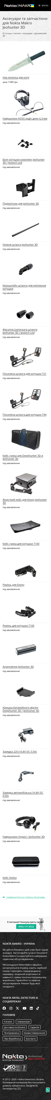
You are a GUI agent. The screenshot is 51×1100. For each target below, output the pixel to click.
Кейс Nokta (10, 877)
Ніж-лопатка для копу (16, 77)
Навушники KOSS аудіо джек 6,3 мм (25, 118)
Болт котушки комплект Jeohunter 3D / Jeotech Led (24, 161)
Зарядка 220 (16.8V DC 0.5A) (20, 751)
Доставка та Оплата (14, 1027)
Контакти (31, 1038)
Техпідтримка (11, 1032)
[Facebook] (4, 1008)
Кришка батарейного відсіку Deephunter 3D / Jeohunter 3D (21, 709)
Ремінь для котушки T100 (18, 625)
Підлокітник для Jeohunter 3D (21, 203)
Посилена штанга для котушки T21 (24, 373)
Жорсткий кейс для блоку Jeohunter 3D (25, 501)
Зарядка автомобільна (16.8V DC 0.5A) (23, 794)
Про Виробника (12, 1038)
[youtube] (24, 1008)
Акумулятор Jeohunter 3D (18, 666)
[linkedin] (31, 1008)
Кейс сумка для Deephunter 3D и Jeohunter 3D (23, 457)
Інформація (23, 1021)
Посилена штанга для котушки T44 (24, 414)
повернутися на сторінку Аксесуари (25, 897)
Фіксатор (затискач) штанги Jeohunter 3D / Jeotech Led (20, 331)
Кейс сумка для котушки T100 (21, 543)
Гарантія (34, 1027)
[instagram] (10, 1008)
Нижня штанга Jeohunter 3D (20, 244)
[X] (17, 1008)
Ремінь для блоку (13, 584)
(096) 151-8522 (26, 926)
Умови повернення (34, 1032)
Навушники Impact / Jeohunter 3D (24, 836)
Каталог (17, 33)
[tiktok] (37, 1008)
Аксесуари (27, 33)
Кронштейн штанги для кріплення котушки (24, 287)
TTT (19, 1088)
